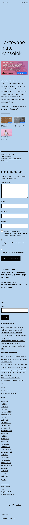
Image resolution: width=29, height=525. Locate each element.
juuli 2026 (4, 404)
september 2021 (6, 465)
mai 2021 (4, 473)
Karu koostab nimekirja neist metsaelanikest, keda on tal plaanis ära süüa (13, 346)
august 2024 (5, 433)
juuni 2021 (4, 471)
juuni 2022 (4, 455)
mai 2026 (4, 409)
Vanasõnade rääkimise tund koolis (12, 327)
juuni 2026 (4, 406)
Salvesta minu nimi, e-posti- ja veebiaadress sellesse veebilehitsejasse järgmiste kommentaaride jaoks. (15, 233)
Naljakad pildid (6, 492)
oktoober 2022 (6, 449)
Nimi (3, 201)
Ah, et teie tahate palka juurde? (17, 367)
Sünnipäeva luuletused (8, 393)
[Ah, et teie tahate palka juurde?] (6, 132)
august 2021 (5, 468)
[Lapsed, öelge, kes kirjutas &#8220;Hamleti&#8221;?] (6, 120)
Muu (2, 489)
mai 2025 (4, 417)
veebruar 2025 (6, 422)
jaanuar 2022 (5, 460)
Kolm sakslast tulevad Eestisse (17, 364)
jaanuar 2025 (5, 425)
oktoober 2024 (6, 428)
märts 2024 (5, 439)
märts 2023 (5, 444)
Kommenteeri (6, 182)
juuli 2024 (4, 436)
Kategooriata (5, 486)
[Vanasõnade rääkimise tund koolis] (19, 120)
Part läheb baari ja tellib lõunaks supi (13, 341)
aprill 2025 (4, 420)
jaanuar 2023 (5, 447)
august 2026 (5, 401)
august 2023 (5, 441)
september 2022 (6, 452)
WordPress (11, 518)
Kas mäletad (5, 484)
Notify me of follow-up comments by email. (14, 244)
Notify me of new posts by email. (13, 253)
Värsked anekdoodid (15, 158)
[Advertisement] (14, 22)
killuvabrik (9, 156)
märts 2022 (5, 457)
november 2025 (6, 412)
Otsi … (3, 306)
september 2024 (6, 431)
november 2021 (6, 463)
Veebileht (4, 221)
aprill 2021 (4, 476)
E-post (4, 211)
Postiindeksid (5, 391)
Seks (6, 161)
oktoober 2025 (6, 414)
